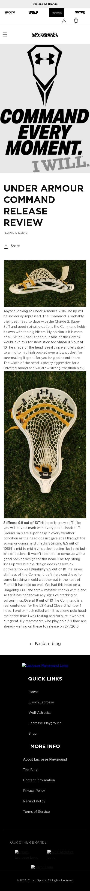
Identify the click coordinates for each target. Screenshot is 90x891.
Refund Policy (34, 801)
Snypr (33, 733)
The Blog (30, 770)
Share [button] (15, 246)
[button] (5, 34)
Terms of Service (36, 812)
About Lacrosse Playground (45, 759)
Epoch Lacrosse (41, 702)
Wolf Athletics (40, 713)
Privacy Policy (34, 790)
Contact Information (39, 780)
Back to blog (48, 644)
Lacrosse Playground (45, 723)
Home (33, 692)
